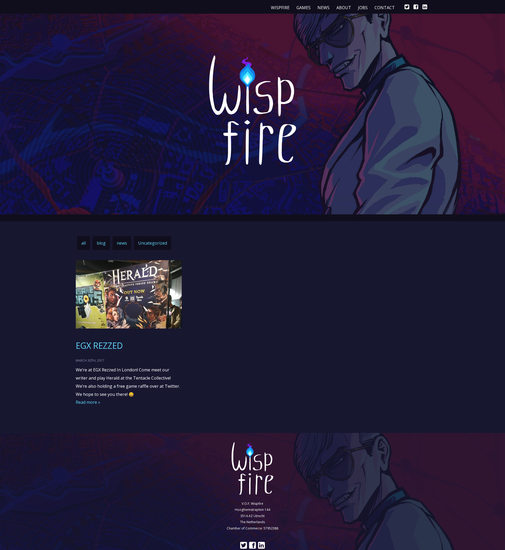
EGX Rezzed (99, 345)
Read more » (88, 402)
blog (101, 243)
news (323, 8)
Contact (385, 8)
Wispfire (280, 8)
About (343, 8)
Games (303, 8)
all (83, 243)
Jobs (363, 8)
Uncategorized (152, 243)
